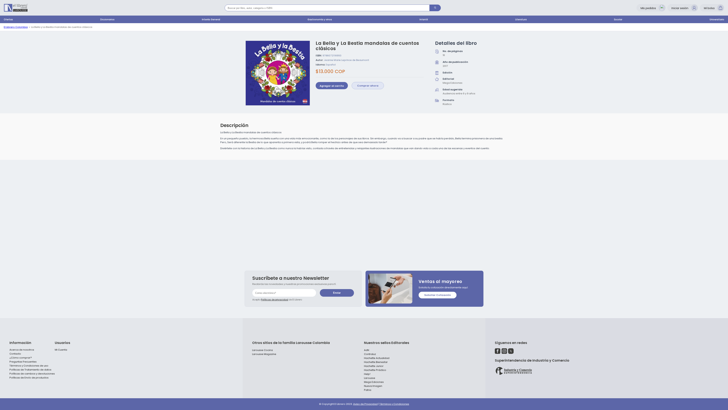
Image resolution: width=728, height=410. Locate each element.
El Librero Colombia (16, 27)
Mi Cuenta (61, 349)
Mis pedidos (648, 8)
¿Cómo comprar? (20, 357)
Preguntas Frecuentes (23, 361)
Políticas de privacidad (274, 299)
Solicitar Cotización (437, 295)
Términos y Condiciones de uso (28, 365)
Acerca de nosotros (21, 349)
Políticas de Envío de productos (29, 377)
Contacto (15, 353)
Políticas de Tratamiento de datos (30, 369)
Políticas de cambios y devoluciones (32, 373)
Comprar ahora (367, 86)
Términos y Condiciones (394, 404)
